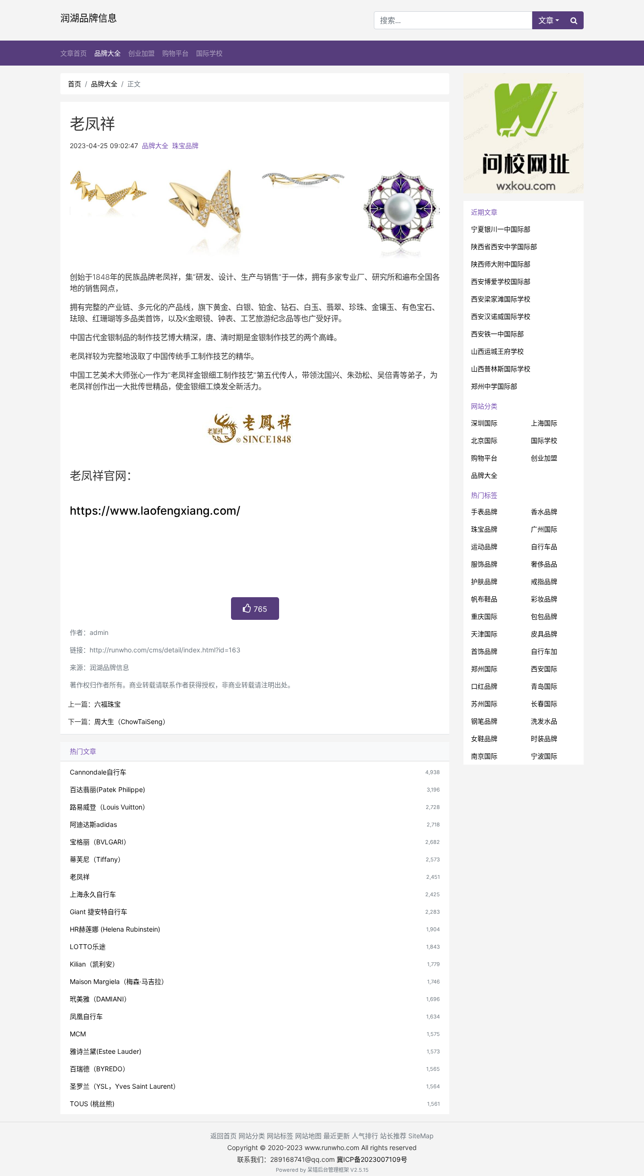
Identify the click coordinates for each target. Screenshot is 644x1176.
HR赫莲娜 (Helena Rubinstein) (115, 929)
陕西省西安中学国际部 (504, 246)
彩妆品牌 (544, 599)
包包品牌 (544, 616)
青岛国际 (544, 686)
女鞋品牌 (484, 738)
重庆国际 (484, 616)
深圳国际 (484, 423)
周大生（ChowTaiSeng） (131, 721)
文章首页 (73, 53)
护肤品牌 (484, 581)
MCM (78, 1034)
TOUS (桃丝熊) (92, 1104)
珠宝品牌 (185, 146)
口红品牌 (484, 686)
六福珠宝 (107, 704)
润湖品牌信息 (88, 18)
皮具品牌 (544, 634)
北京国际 (484, 440)
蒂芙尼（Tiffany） (97, 859)
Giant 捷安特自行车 (98, 912)
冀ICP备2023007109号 (372, 1159)
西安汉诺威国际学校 (500, 316)
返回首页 (223, 1136)
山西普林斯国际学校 (500, 369)
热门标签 (484, 495)
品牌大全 (107, 53)
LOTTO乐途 (88, 946)
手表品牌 (484, 512)
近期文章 (484, 212)
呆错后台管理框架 (328, 1170)
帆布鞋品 (484, 599)
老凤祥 (80, 877)
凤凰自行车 (86, 1016)
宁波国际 (544, 756)
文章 (545, 20)
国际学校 (209, 53)
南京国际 (484, 756)
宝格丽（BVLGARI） (100, 842)
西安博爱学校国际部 (500, 281)
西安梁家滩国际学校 (500, 299)
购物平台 (175, 53)
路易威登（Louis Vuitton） (109, 807)
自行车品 (544, 546)
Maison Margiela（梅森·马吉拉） (119, 981)
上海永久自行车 (93, 894)
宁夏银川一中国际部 (500, 229)
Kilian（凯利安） (94, 964)
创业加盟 (141, 53)
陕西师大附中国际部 (500, 264)
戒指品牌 (544, 581)
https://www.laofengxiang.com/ (155, 510)
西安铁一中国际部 (497, 334)
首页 (74, 84)
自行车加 (544, 651)
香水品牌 (544, 512)
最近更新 (336, 1136)
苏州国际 (484, 704)
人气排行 (365, 1136)
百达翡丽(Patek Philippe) (107, 789)
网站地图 (308, 1136)
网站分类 (484, 406)
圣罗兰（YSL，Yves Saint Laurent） (125, 1086)
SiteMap (421, 1136)
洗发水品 (544, 721)
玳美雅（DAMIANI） (100, 999)
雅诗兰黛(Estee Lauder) (105, 1051)
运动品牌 (484, 546)
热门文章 (83, 751)
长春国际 (544, 704)
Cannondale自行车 (98, 772)
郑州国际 (484, 669)
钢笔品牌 (484, 721)
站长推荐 (393, 1136)
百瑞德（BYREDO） (99, 1069)
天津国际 (484, 634)
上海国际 (544, 423)
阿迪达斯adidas (93, 824)
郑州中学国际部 (494, 386)
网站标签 (280, 1136)
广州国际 (544, 529)
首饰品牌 (484, 651)
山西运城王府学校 (497, 351)
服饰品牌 (484, 564)
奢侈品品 (544, 564)
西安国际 (544, 669)
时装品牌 (544, 738)
